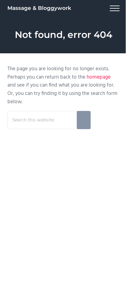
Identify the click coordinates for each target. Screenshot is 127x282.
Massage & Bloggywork (39, 8)
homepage (99, 77)
